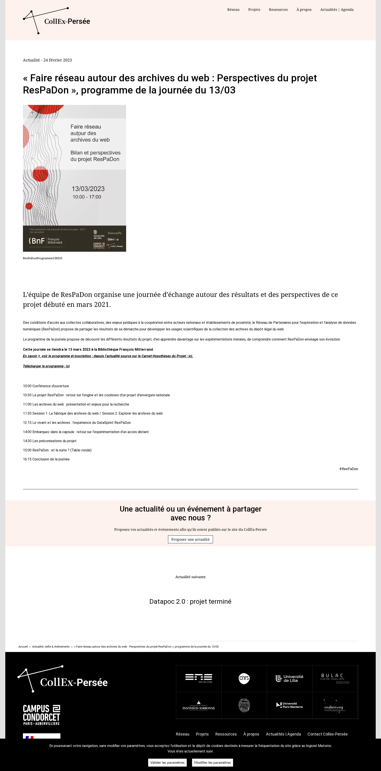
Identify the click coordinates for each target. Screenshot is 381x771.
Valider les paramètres (167, 762)
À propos (251, 734)
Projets (254, 9)
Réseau (233, 9)
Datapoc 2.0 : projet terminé (190, 601)
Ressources (278, 9)
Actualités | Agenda (337, 9)
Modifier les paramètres (212, 762)
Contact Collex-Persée (328, 734)
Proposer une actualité (190, 539)
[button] (190, 539)
